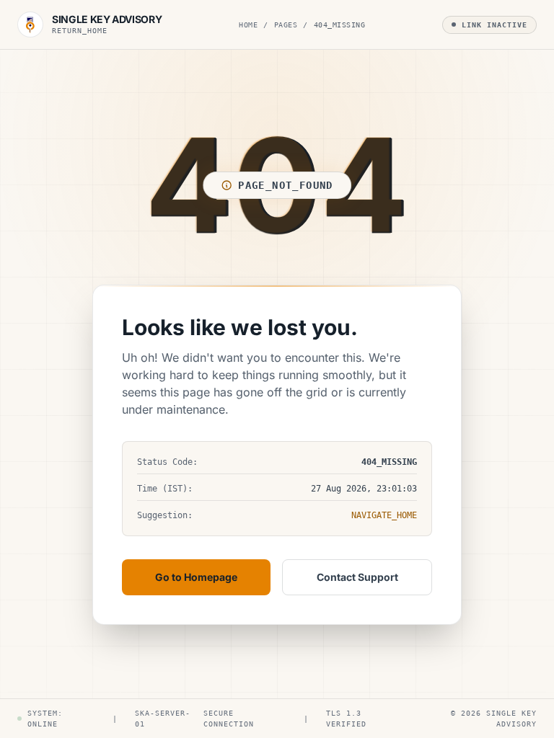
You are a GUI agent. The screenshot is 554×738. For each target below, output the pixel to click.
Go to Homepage (196, 577)
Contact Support (357, 577)
